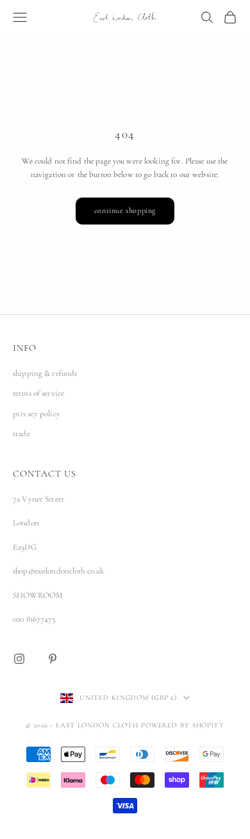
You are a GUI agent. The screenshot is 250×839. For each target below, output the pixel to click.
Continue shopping (125, 210)
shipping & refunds (45, 373)
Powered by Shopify (182, 725)
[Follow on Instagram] (19, 658)
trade (21, 433)
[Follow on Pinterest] (52, 658)
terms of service (38, 393)
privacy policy (36, 414)
